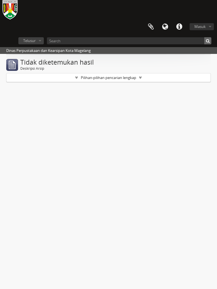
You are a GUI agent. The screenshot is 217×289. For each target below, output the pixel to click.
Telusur (29, 40)
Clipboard (151, 27)
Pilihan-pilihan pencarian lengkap (108, 77)
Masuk (200, 26)
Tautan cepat (179, 27)
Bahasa (165, 27)
